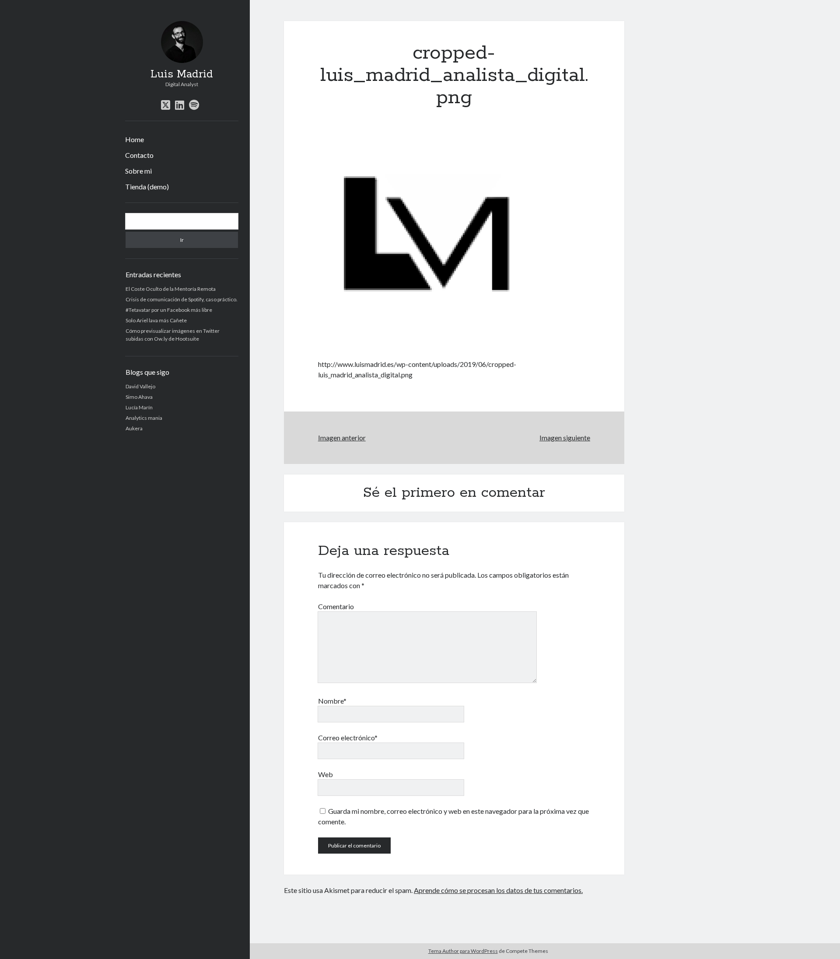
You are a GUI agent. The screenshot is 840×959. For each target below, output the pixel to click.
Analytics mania (144, 418)
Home (134, 139)
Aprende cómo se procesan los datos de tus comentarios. (498, 890)
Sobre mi (138, 171)
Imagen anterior (342, 437)
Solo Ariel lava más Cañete (156, 320)
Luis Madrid (181, 74)
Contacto (139, 155)
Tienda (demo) (147, 186)
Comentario (336, 606)
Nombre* (332, 701)
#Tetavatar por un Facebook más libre (169, 310)
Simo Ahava (139, 397)
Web (325, 774)
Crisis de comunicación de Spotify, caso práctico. (182, 299)
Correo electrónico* (348, 737)
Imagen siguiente (564, 437)
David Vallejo (140, 386)
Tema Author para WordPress (463, 951)
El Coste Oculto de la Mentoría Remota (171, 289)
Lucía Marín (139, 407)
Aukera (134, 428)
